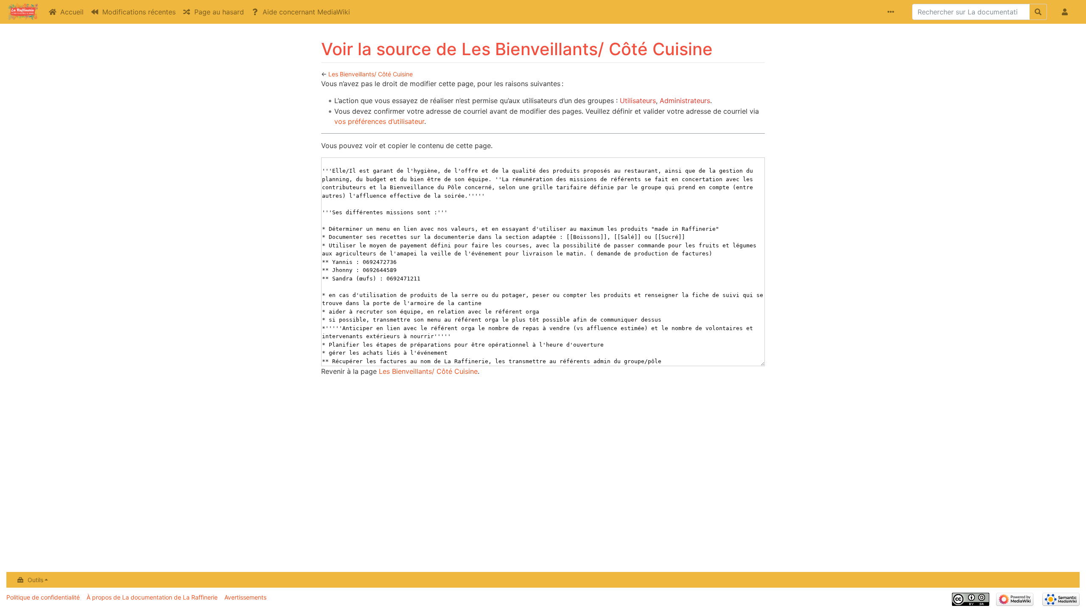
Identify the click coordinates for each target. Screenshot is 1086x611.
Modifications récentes (139, 12)
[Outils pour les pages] (892, 11)
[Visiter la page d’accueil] (22, 13)
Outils (35, 579)
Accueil (72, 12)
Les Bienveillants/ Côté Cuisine (370, 74)
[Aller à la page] (1038, 12)
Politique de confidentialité (43, 597)
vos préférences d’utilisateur (379, 121)
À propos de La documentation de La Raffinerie (152, 597)
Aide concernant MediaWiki (306, 12)
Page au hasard (219, 12)
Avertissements (245, 597)
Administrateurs (685, 100)
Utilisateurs (638, 100)
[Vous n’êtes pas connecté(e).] (1066, 11)
